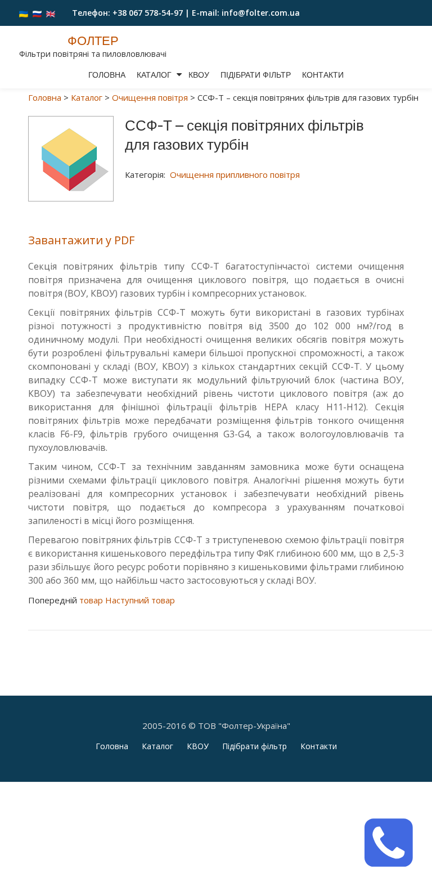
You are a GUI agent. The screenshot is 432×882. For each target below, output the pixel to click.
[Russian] (37, 13)
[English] (50, 13)
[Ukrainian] (23, 13)
